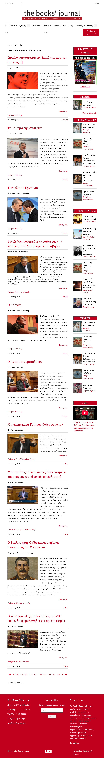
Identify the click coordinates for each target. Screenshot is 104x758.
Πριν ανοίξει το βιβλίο (88, 193)
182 (49, 675)
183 (53, 675)
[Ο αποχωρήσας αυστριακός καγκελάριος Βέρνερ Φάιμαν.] (22, 148)
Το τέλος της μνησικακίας (88, 103)
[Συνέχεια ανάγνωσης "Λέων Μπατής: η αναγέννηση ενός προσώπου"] (78, 251)
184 (58, 675)
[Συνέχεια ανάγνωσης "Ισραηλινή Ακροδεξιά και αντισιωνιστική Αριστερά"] (78, 286)
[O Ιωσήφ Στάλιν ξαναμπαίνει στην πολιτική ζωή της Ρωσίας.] (22, 568)
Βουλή (18, 459)
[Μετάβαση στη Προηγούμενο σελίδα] (13, 675)
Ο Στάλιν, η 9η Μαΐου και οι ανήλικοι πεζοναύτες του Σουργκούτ (33, 544)
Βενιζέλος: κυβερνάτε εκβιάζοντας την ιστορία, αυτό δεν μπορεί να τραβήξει (34, 243)
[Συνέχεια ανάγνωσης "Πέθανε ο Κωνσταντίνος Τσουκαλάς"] (78, 302)
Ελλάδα (24, 459)
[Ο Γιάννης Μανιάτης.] (22, 443)
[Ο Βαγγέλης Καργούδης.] (22, 324)
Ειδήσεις (18, 292)
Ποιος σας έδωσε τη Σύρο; (87, 141)
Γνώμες (11, 115)
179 (35, 675)
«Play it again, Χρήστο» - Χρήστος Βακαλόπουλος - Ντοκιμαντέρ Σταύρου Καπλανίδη (84, 426)
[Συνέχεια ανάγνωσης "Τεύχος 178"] (85, 70)
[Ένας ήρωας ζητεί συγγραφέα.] (22, 381)
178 (30, 675)
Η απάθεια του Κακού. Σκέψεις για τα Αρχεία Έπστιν (89, 159)
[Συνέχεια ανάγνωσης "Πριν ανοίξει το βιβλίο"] (78, 195)
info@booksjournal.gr (16, 718)
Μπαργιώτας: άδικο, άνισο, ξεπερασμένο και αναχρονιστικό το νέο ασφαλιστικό (36, 474)
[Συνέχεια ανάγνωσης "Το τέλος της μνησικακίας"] (78, 105)
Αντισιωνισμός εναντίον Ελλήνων (89, 231)
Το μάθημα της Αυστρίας (24, 127)
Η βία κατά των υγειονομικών (89, 126)
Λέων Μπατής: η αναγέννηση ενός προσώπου (89, 249)
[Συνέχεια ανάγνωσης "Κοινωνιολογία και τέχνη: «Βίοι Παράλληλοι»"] (78, 178)
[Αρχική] (7, 25)
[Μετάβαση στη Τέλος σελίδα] (66, 675)
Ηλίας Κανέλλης (88, 307)
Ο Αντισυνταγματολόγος (24, 361)
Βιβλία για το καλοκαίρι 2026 (89, 218)
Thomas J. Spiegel (89, 166)
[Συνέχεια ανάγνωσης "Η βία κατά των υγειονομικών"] (78, 128)
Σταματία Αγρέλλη (89, 391)
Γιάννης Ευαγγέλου (89, 256)
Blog (66, 464)
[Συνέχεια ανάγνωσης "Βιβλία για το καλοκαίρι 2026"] (78, 219)
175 (17, 675)
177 (26, 675)
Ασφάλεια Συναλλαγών (16, 723)
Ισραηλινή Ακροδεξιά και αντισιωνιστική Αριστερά (89, 283)
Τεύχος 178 (85, 87)
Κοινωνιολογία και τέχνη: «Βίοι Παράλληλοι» (89, 176)
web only (18, 115)
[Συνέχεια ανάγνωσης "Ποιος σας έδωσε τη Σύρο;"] (78, 143)
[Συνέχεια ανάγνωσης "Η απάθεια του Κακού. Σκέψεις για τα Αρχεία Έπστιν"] (78, 160)
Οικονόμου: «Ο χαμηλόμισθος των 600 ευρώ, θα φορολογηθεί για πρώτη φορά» (36, 618)
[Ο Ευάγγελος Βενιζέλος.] (22, 264)
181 (44, 675)
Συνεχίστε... (63, 111)
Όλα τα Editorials (89, 113)
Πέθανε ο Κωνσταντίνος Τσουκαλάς (89, 301)
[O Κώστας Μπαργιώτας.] (22, 495)
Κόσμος (19, 603)
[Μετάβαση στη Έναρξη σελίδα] (10, 675)
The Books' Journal (89, 107)
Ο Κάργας (14, 304)
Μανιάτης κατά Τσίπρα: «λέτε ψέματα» (35, 424)
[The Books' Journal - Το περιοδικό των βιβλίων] (52, 14)
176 (21, 675)
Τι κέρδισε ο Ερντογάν (23, 187)
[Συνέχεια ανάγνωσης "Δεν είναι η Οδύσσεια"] (78, 388)
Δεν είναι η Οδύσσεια (87, 386)
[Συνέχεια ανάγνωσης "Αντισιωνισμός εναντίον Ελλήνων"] (78, 234)
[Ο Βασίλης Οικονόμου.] (22, 639)
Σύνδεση (96, 3)
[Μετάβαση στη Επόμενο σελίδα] (62, 675)
